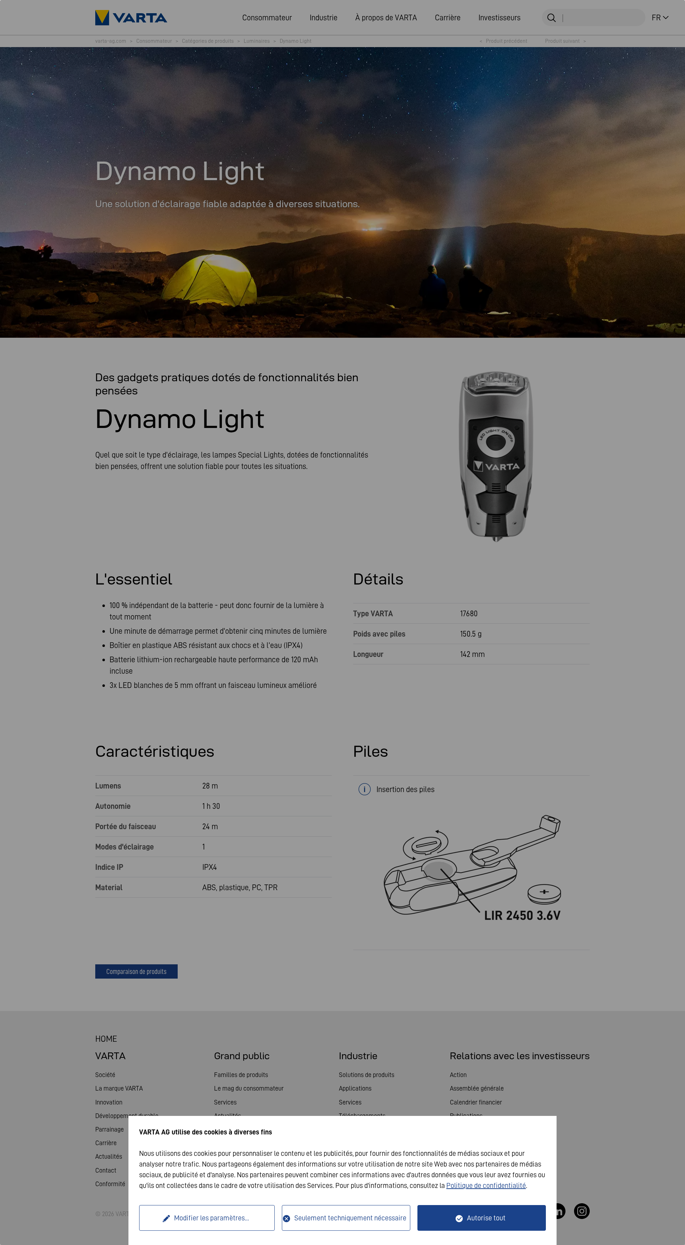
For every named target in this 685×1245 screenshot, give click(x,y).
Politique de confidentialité (486, 1185)
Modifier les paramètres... (211, 1218)
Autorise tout (486, 1218)
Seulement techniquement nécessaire (350, 1218)
